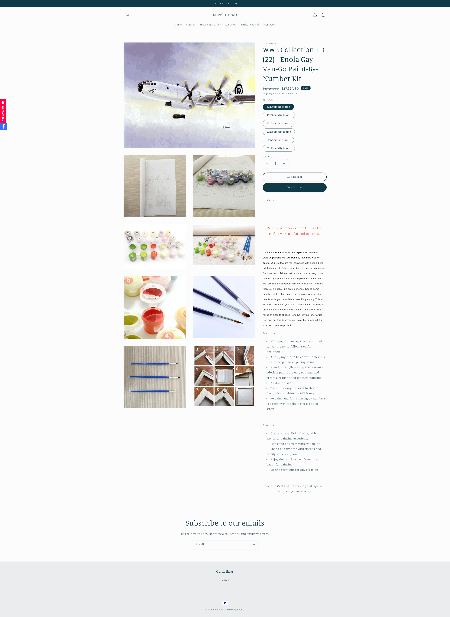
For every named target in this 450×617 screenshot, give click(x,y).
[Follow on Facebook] (3, 126)
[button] (128, 15)
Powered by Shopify (235, 609)
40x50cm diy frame (279, 114)
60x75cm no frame (278, 139)
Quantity (267, 156)
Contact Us (3, 112)
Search (225, 579)
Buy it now (294, 187)
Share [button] (270, 200)
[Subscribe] (254, 544)
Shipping (268, 93)
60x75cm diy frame (279, 148)
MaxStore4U (219, 609)
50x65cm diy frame (279, 131)
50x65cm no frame (278, 123)
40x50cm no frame (278, 106)
